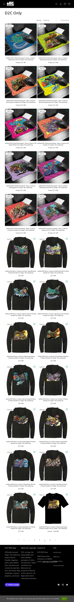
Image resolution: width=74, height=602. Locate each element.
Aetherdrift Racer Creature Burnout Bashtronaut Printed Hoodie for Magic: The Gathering (21, 399)
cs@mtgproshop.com (49, 561)
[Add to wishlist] (34, 26)
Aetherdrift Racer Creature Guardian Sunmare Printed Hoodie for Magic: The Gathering (53, 485)
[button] (4, 4)
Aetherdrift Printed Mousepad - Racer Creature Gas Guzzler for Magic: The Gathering (53, 144)
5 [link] (44, 540)
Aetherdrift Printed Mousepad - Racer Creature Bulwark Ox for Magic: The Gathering (53, 229)
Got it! (64, 598)
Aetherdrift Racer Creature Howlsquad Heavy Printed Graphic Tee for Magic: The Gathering (53, 527)
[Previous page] (19, 540)
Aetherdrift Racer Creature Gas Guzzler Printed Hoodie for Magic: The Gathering (53, 399)
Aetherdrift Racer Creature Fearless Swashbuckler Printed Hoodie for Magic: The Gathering (20, 272)
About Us (56, 557)
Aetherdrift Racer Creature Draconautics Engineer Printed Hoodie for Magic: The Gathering (53, 357)
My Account (57, 552)
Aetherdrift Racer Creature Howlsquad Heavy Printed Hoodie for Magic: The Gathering (21, 357)
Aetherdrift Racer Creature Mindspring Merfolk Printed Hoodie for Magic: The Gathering (20, 485)
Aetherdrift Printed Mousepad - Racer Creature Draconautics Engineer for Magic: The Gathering (21, 101)
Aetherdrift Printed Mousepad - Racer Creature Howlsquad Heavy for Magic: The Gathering (53, 58)
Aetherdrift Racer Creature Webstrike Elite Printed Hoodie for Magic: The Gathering (53, 272)
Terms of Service (58, 565)
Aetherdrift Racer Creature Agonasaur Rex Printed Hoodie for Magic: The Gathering (53, 314)
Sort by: (39, 20)
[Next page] (55, 540)
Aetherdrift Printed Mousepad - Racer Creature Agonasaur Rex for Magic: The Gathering (20, 58)
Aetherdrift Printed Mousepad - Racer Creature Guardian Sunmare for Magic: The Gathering (20, 229)
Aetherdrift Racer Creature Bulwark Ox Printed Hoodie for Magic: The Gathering (20, 527)
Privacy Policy (58, 561)
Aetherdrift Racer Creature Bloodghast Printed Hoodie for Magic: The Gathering (20, 442)
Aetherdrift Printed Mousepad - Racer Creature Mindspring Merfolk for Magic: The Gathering (53, 186)
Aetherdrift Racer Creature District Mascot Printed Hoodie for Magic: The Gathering (20, 314)
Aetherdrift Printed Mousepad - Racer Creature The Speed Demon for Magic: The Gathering (21, 144)
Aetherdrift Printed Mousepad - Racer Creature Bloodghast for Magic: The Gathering (20, 186)
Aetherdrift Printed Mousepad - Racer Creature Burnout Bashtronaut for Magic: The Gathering (53, 101)
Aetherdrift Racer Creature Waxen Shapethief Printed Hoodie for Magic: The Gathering (53, 442)
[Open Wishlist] (65, 4)
